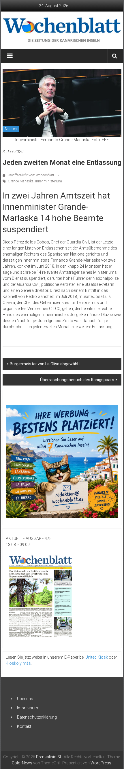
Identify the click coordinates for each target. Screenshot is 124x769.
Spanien (11, 129)
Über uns (25, 698)
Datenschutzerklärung (37, 717)
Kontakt (24, 726)
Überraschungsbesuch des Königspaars (77, 379)
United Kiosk (96, 657)
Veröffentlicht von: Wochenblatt (31, 175)
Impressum (27, 708)
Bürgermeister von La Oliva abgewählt (45, 364)
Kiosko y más (18, 663)
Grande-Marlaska (20, 181)
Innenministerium (48, 181)
